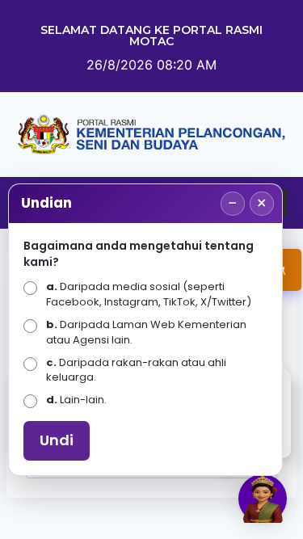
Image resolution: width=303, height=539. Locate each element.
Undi (57, 440)
